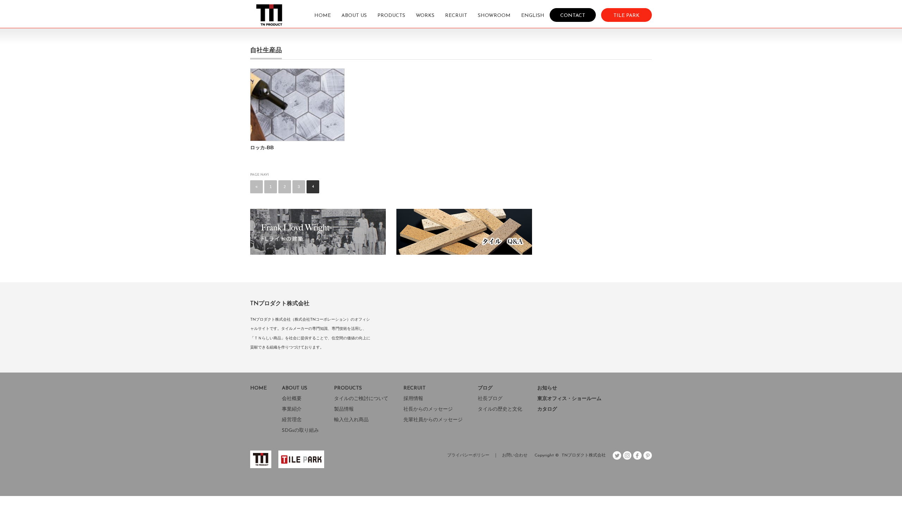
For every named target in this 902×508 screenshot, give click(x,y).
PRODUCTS (391, 15)
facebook (637, 455)
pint (647, 455)
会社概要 (292, 398)
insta (627, 455)
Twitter (617, 455)
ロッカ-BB (262, 147)
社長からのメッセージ (428, 409)
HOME (322, 15)
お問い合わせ (514, 455)
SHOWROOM (494, 15)
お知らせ (547, 388)
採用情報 (413, 398)
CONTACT (572, 15)
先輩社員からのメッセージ (433, 420)
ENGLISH (532, 15)
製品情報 (344, 409)
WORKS (425, 15)
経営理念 (292, 420)
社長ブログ (490, 398)
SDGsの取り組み (300, 430)
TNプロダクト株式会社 (584, 455)
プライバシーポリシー (468, 455)
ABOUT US (354, 15)
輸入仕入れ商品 (351, 420)
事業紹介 (292, 409)
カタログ (547, 409)
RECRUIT (456, 15)
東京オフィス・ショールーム (569, 398)
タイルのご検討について (361, 398)
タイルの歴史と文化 (500, 409)
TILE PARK (626, 15)
